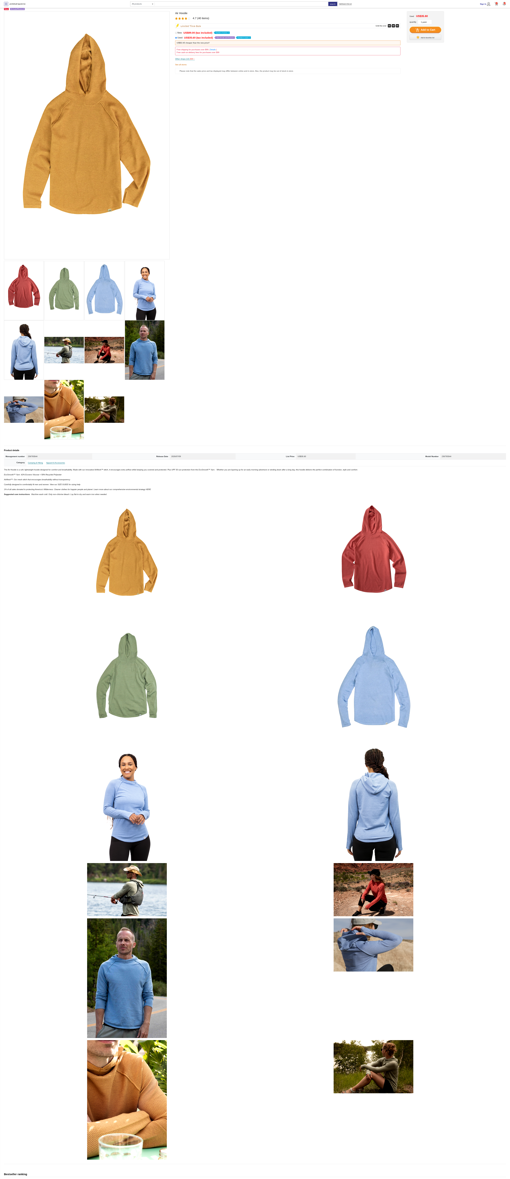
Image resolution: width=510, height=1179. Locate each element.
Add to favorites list (427, 38)
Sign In (483, 4)
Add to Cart (427, 29)
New (203, 32)
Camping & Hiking (35, 463)
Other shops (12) (185, 59)
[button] (504, 3)
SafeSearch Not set (345, 4)
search (333, 4)
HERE (148, 489)
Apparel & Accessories (55, 463)
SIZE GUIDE (63, 484)
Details (213, 50)
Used (213, 37)
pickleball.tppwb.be (18, 4)
